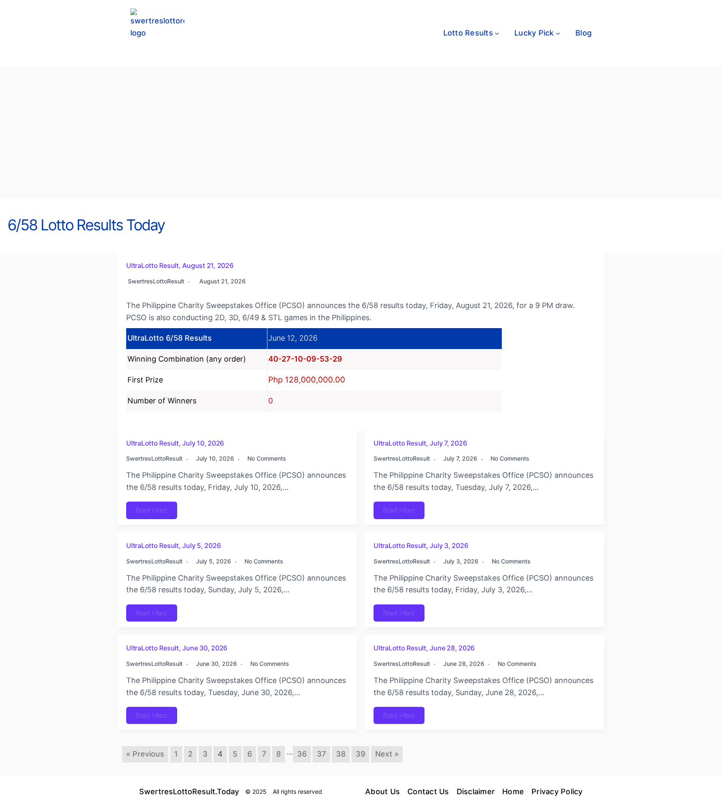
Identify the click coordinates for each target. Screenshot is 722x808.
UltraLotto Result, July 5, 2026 (173, 545)
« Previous (145, 753)
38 (341, 753)
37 (321, 753)
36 (302, 753)
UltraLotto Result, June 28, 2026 (424, 648)
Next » (387, 753)
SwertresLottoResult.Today (189, 791)
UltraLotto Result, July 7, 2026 (420, 443)
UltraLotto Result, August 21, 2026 (180, 265)
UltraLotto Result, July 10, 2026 (175, 443)
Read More (151, 510)
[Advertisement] (361, 135)
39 (360, 753)
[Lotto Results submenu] (497, 33)
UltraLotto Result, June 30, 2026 (176, 648)
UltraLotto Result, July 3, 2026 (421, 545)
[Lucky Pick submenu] (558, 33)
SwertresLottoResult (156, 281)
